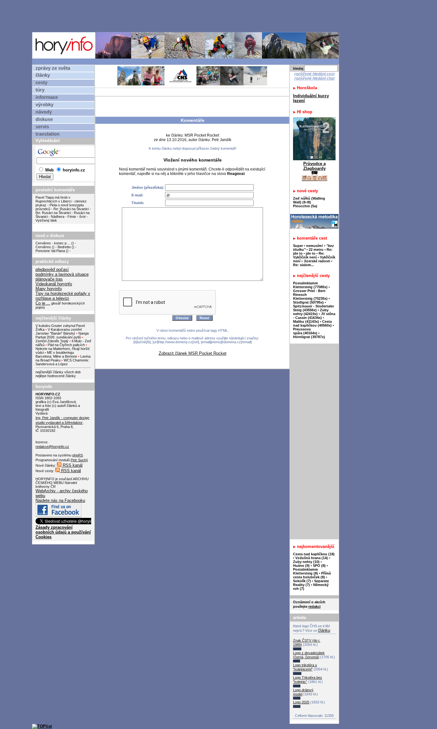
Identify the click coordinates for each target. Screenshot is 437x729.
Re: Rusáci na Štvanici (71, 209)
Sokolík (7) (302, 581)
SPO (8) (319, 565)
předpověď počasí (52, 269)
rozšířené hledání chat (314, 78)
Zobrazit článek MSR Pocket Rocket (192, 353)
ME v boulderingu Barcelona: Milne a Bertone (56, 354)
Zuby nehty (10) (306, 562)
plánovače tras (49, 279)
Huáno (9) (301, 565)
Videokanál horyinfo (54, 283)
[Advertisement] (187, 15)
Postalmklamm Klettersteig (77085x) (310, 285)
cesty (41, 82)
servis (42, 126)
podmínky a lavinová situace (62, 274)
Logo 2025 (301, 702)
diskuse (44, 119)
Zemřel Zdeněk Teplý (52, 341)
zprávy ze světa (53, 68)
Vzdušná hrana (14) (311, 558)
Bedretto (64, 247)
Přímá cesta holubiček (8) (312, 575)
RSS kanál (72, 465)
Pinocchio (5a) (305, 206)
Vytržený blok (46, 220)
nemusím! (314, 246)
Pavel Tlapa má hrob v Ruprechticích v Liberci (53, 199)
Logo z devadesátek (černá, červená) (309, 655)
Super (298, 246)
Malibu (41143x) (306, 321)
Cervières (43, 247)
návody (44, 112)
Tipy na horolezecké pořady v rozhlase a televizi (63, 296)
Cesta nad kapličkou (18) (314, 554)
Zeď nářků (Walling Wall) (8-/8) (309, 200)
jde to (311, 253)
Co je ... (43, 303)
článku (324, 630)
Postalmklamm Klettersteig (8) (305, 571)
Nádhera (57, 216)
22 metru (316, 249)
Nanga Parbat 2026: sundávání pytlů (62, 335)
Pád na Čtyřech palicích (66, 345)
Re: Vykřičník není (308, 255)
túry (40, 89)
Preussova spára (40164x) (305, 331)
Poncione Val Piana (50, 251)
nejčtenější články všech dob (58, 372)
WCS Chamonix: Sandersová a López (62, 362)
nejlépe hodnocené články (56, 376)
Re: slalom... (303, 265)
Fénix (72, 216)
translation (48, 134)
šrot (82, 216)
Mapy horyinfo (49, 288)
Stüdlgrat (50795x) (308, 302)
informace (47, 97)
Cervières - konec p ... (53, 243)
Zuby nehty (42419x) (311, 312)
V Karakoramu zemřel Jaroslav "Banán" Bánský (59, 331)
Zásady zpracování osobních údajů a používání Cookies (63, 532)
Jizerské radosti (317, 261)
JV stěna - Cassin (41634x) (314, 316)
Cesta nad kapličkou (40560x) (312, 323)
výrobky (44, 104)
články (43, 75)
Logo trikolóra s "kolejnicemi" (305, 667)
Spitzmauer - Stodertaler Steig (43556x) (313, 308)
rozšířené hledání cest (314, 74)
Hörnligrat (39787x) (309, 337)
